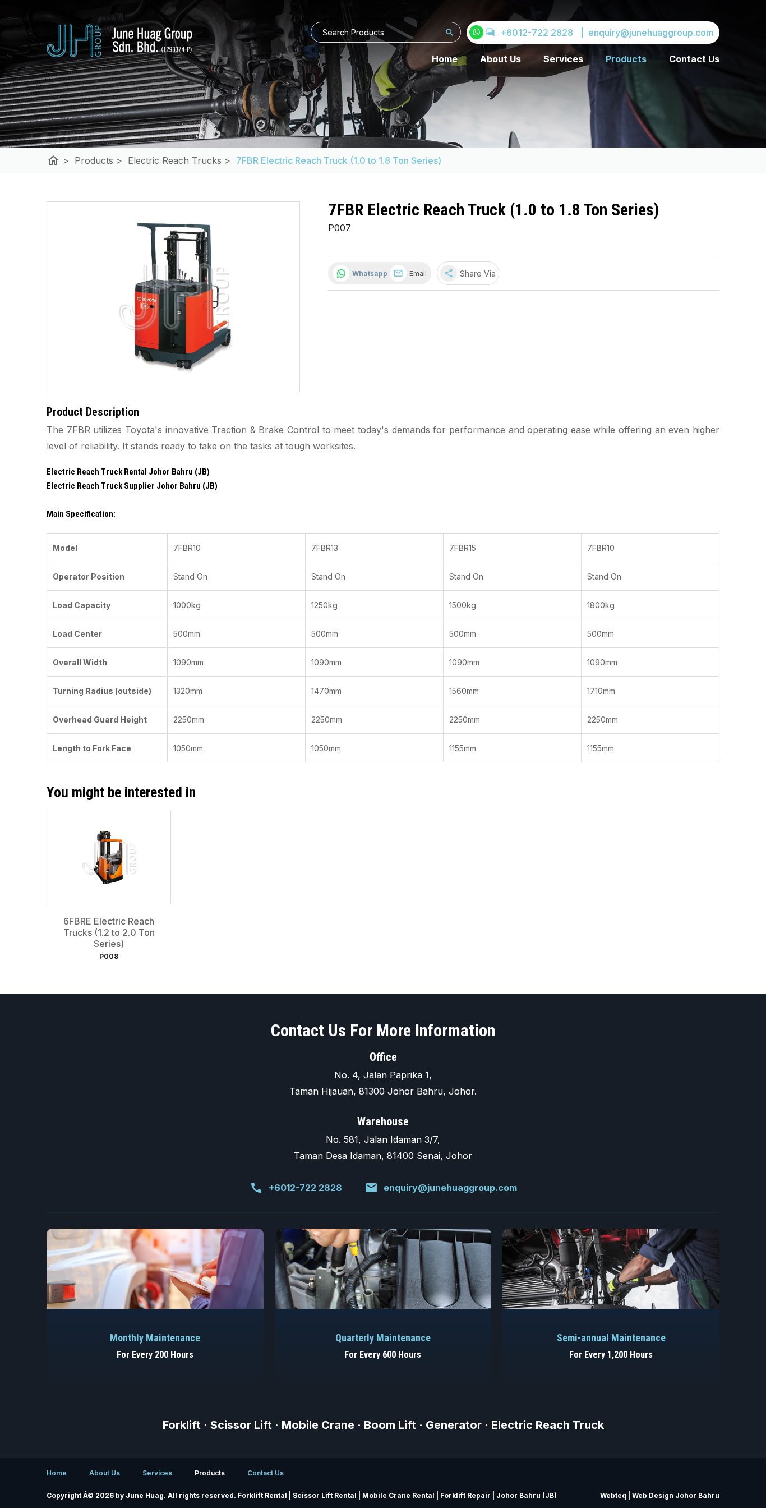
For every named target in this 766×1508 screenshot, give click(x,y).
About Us (500, 59)
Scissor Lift (241, 1425)
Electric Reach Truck (547, 1425)
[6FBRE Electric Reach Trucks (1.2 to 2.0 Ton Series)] (108, 857)
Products (626, 59)
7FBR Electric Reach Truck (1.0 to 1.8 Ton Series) (338, 160)
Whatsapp (368, 273)
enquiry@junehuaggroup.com (450, 1187)
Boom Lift (390, 1425)
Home (445, 59)
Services (563, 59)
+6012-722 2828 (536, 32)
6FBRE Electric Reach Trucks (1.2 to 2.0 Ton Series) (109, 932)
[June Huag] (119, 41)
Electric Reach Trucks (179, 160)
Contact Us (694, 59)
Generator (454, 1425)
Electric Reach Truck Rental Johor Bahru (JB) (128, 472)
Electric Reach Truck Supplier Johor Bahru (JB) (132, 486)
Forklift (182, 1425)
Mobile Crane (318, 1425)
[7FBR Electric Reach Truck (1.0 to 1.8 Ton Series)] (173, 297)
